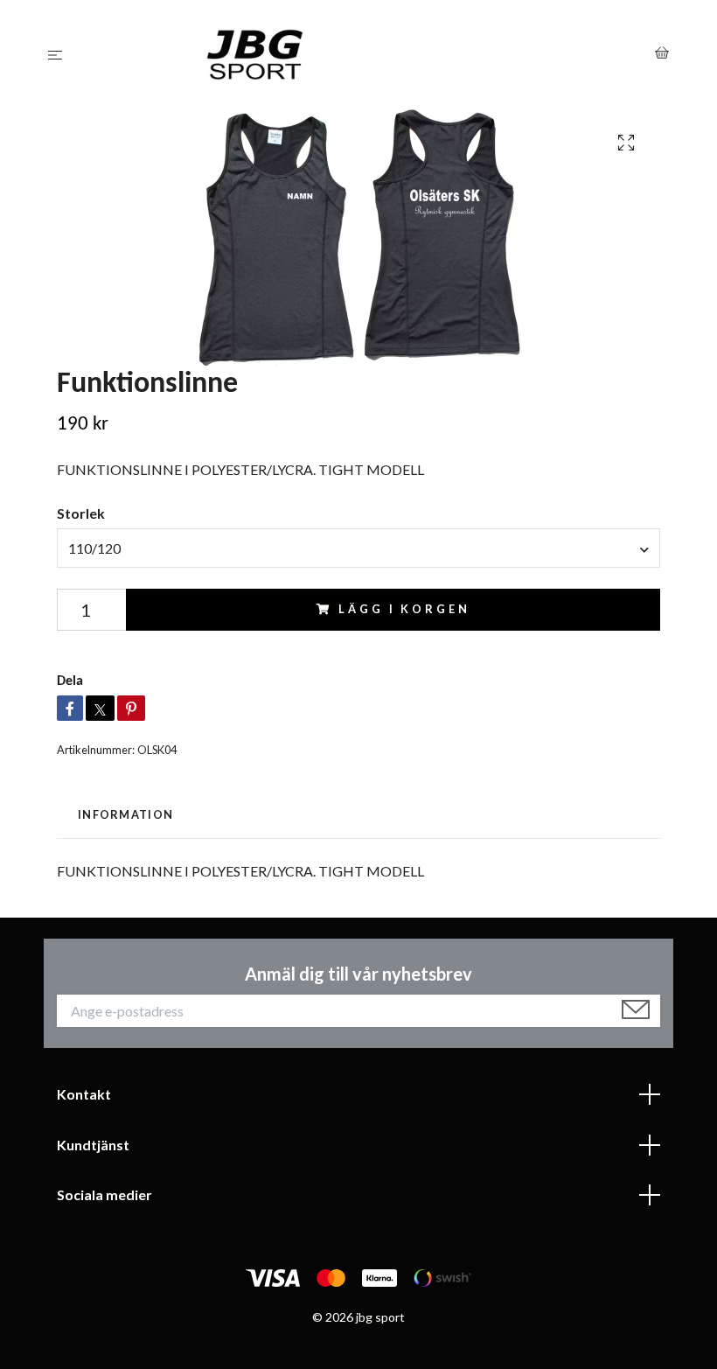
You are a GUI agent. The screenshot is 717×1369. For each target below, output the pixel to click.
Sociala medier (104, 1194)
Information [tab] (125, 814)
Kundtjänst (93, 1144)
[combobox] (358, 547)
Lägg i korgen (404, 609)
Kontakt (84, 1094)
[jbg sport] (362, 54)
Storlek (81, 513)
